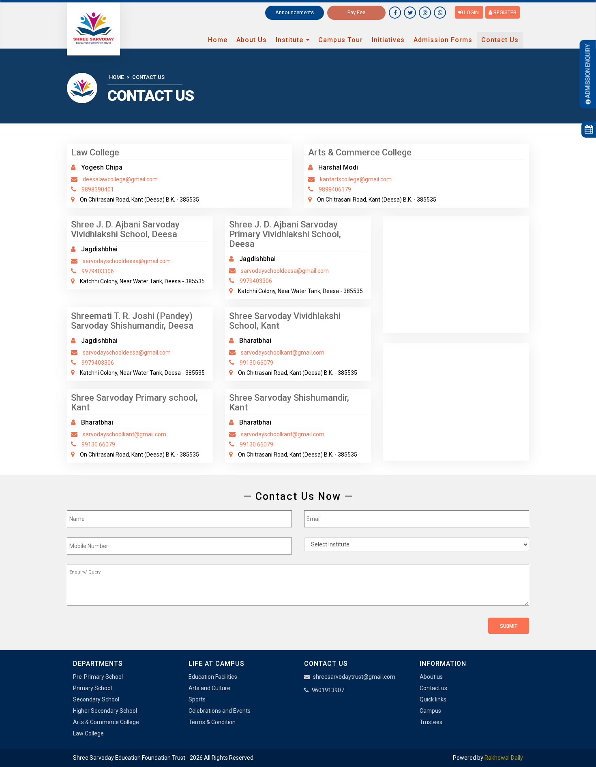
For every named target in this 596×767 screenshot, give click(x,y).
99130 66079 (256, 362)
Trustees (431, 722)
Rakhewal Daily (504, 757)
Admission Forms (443, 40)
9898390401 (97, 189)
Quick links (433, 699)
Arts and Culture (209, 688)
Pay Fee (356, 12)
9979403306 (97, 271)
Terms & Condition (212, 722)
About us (431, 677)
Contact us (433, 688)
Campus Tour (340, 40)
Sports (197, 699)
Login (471, 12)
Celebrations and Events (220, 711)
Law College (88, 733)
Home (217, 40)
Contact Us (500, 40)
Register (504, 12)
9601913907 (328, 690)
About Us (251, 40)
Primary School (92, 688)
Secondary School (96, 699)
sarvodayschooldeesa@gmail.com (127, 261)
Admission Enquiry (588, 71)
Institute (290, 40)
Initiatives (388, 40)
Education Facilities (213, 677)
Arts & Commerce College (106, 722)
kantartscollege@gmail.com (356, 179)
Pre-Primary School (98, 677)
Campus (430, 711)
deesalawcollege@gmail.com (120, 179)
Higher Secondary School (105, 711)
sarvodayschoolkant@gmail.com (282, 352)
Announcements (294, 12)
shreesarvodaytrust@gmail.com (354, 677)
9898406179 (335, 189)
